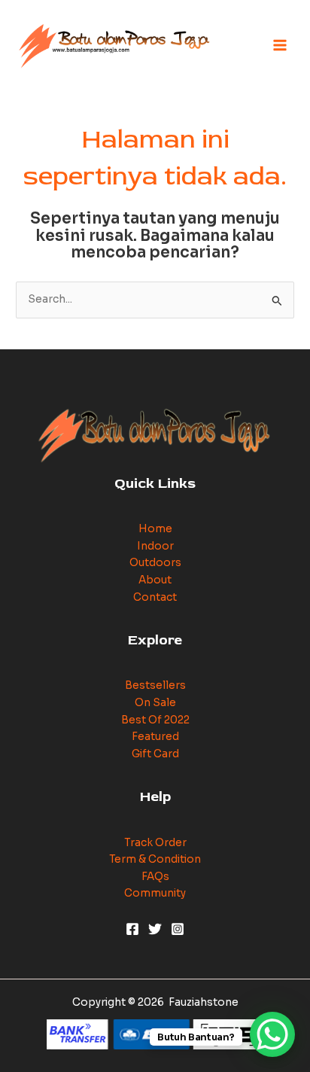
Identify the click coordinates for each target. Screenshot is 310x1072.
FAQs (155, 876)
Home (155, 528)
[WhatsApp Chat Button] (272, 1034)
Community (155, 893)
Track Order (155, 842)
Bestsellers (155, 685)
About (155, 580)
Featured (155, 736)
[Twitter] (155, 929)
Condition (174, 859)
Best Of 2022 (155, 720)
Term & (128, 859)
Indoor (155, 546)
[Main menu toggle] (280, 44)
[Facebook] (132, 929)
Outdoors (155, 562)
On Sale (155, 702)
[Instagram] (177, 929)
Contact (155, 597)
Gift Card (155, 754)
